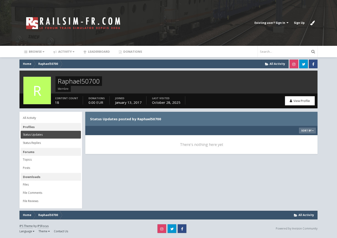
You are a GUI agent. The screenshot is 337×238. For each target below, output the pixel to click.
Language (26, 231)
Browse (35, 51)
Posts (26, 168)
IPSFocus (43, 226)
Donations (132, 51)
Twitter (303, 64)
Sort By (306, 130)
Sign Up (299, 23)
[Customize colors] (312, 23)
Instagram (294, 64)
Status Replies (32, 143)
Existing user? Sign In (270, 23)
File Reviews (30, 201)
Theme (43, 231)
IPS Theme (26, 226)
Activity (65, 51)
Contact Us (61, 231)
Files (26, 184)
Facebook (313, 64)
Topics (27, 159)
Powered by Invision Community (297, 228)
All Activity (29, 118)
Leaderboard (98, 51)
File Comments (32, 193)
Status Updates (33, 135)
